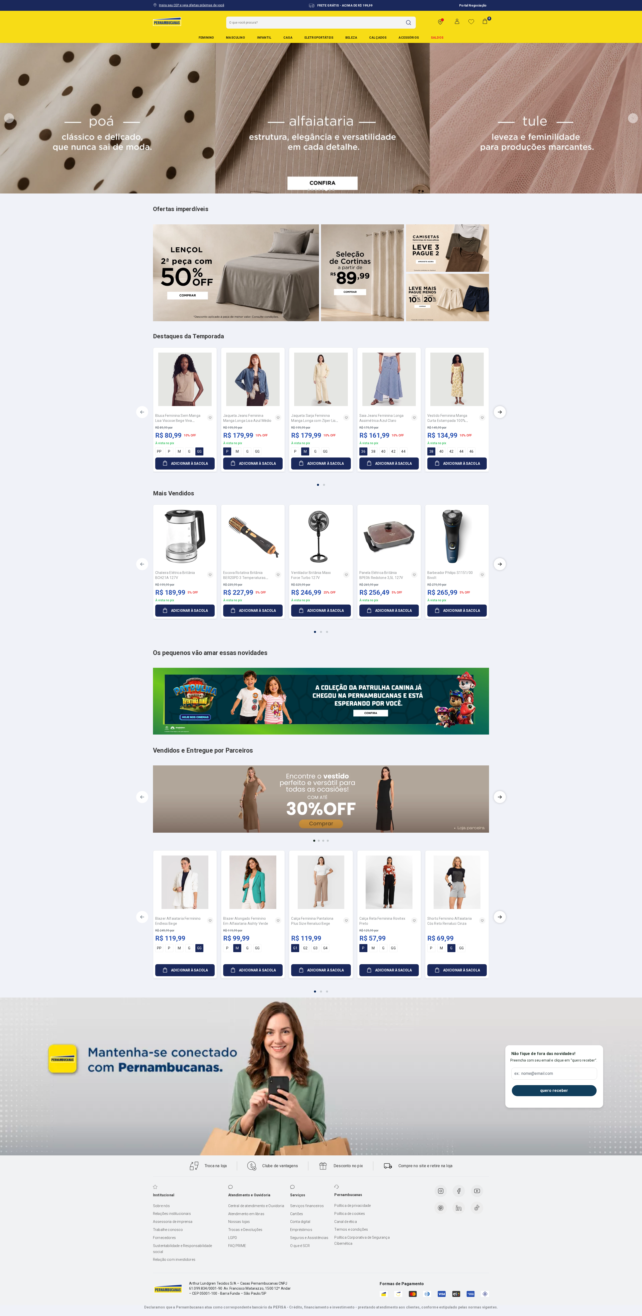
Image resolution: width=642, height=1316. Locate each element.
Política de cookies (349, 1214)
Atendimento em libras (246, 1214)
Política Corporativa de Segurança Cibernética (361, 1240)
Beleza (351, 37)
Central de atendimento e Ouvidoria (256, 1206)
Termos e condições (351, 1229)
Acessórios (408, 37)
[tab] (309, 190)
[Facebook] (458, 1191)
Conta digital (300, 1222)
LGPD (232, 1238)
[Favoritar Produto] (210, 417)
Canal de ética (345, 1222)
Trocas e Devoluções (245, 1230)
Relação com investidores (174, 1260)
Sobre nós (161, 1206)
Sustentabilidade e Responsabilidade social (182, 1249)
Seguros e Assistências (309, 1238)
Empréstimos (301, 1230)
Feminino (206, 37)
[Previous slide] (9, 118)
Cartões (296, 1214)
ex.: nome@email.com (533, 1074)
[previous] (142, 412)
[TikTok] (477, 1208)
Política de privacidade (352, 1206)
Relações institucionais (172, 1214)
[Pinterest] (440, 1208)
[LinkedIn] (458, 1208)
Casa (287, 37)
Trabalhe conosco (168, 1230)
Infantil (264, 37)
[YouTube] (477, 1191)
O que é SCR (300, 1246)
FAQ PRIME (237, 1246)
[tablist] (321, 482)
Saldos (437, 37)
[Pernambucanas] (167, 21)
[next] (500, 412)
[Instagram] (440, 1191)
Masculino (235, 37)
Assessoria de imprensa (173, 1222)
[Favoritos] (471, 21)
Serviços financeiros (307, 1206)
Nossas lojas (239, 1222)
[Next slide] (633, 118)
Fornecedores (164, 1238)
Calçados (377, 37)
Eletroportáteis (318, 37)
